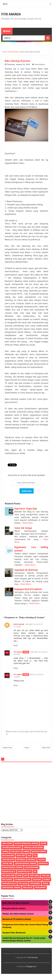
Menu (7, 31)
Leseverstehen (31, 867)
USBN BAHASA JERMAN (11, 887)
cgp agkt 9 (16, 851)
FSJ (35, 855)
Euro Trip (21, 855)
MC (35, 872)
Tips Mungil (35, 883)
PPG (25, 876)
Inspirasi (31, 859)
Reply (16, 645)
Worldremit (40, 887)
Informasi (21, 859)
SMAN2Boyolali (9, 883)
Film (29, 855)
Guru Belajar (8, 859)
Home (27, 748)
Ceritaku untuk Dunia (33, 847)
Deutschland (39, 64)
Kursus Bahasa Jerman (12, 867)
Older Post (46, 748)
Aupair (43, 843)
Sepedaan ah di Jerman (26, 570)
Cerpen (5, 851)
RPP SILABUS (7, 880)
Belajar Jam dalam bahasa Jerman (18, 914)
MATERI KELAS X (8, 872)
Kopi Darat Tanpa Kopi (25, 508)
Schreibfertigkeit (22, 880)
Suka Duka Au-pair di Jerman (16, 903)
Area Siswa (7, 843)
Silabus (47, 880)
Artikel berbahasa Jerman (26, 843)
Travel (46, 883)
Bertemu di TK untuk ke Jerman (17, 919)
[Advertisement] (26, 791)
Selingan (37, 880)
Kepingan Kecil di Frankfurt (28, 589)
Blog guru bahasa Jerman (14, 908)
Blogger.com (31, 966)
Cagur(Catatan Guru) (11, 847)
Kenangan (43, 863)
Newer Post (7, 748)
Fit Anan (18, 652)
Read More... (28, 523)
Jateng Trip (7, 863)
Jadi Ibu (41, 859)
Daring (26, 851)
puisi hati (45, 876)
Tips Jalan (23, 883)
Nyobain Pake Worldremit (14, 932)
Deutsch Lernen (39, 851)
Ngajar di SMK (8, 876)
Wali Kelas (27, 887)
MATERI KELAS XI (24, 872)
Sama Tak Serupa (23, 528)
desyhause (19, 624)
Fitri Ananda (11, 14)
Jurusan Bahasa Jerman (25, 863)
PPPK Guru (34, 876)
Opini (19, 876)
